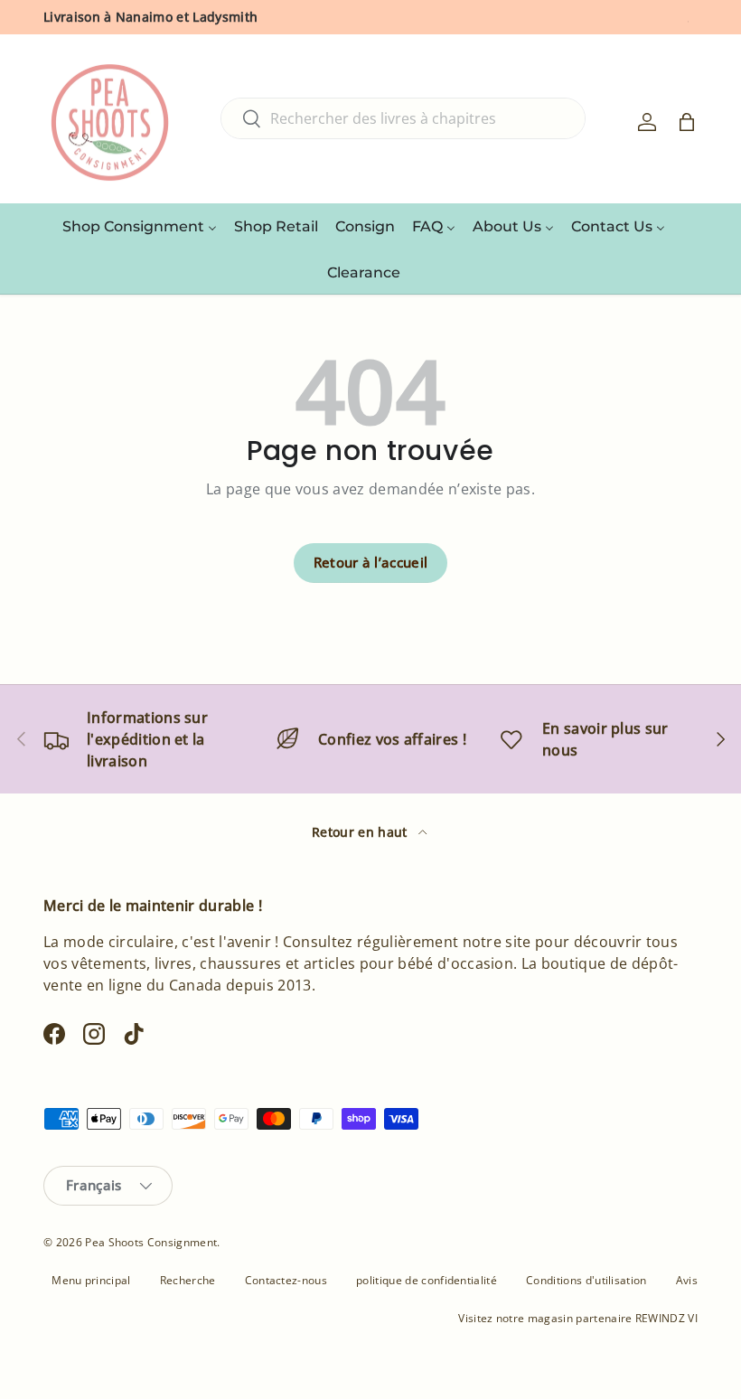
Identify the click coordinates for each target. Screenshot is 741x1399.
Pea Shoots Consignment (151, 1242)
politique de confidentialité (426, 1280)
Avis (687, 1280)
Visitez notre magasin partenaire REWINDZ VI (578, 1318)
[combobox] (403, 118)
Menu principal (91, 1280)
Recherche (188, 1280)
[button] (687, 122)
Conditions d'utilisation (586, 1280)
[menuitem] (140, 226)
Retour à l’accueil (371, 562)
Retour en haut (361, 831)
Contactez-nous (286, 1280)
